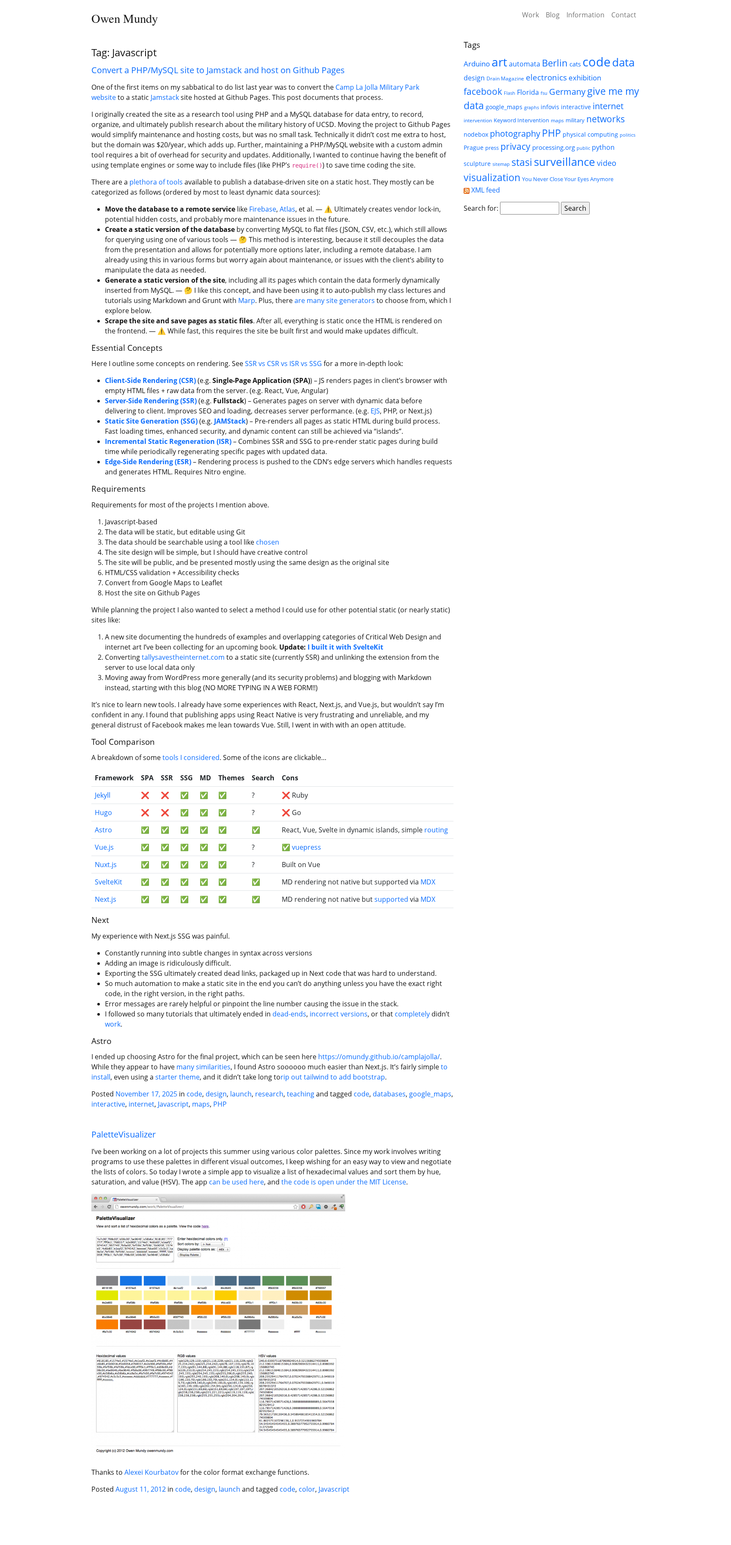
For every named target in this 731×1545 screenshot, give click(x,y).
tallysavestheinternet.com (183, 657)
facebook (483, 91)
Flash (509, 93)
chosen (267, 542)
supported (391, 899)
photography (515, 133)
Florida (528, 92)
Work (530, 14)
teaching (300, 1094)
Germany (567, 91)
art (499, 62)
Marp (246, 300)
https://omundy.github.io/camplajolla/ (379, 1056)
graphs (531, 107)
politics (627, 135)
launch (241, 1094)
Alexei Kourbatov (151, 1472)
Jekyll (102, 795)
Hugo (103, 812)
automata (524, 64)
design (216, 1094)
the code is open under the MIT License (343, 1182)
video (606, 163)
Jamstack (165, 97)
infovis (550, 107)
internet (141, 1104)
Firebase (262, 209)
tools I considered (191, 757)
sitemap (501, 164)
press (492, 147)
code (194, 1094)
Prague (474, 147)
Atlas (287, 209)
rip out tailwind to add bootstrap (332, 1077)
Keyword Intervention (521, 120)
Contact (623, 14)
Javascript (173, 1104)
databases (389, 1094)
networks (605, 119)
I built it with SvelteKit (345, 647)
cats (575, 64)
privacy (515, 146)
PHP (220, 1104)
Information (585, 14)
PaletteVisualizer (123, 1134)
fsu (544, 93)
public (583, 148)
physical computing (590, 134)
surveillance (564, 161)
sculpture (477, 164)
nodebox (476, 134)
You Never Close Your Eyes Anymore (567, 179)
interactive (108, 1104)
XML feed (485, 190)
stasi (521, 162)
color (307, 1489)
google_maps (430, 1094)
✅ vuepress (301, 847)
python (603, 147)
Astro (103, 829)
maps (201, 1104)
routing (436, 829)
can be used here (236, 1182)
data (623, 62)
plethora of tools (156, 182)
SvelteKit (108, 882)
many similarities (203, 1066)
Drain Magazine (505, 78)
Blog (553, 14)
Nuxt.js (106, 864)
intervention (478, 120)
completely (412, 1014)
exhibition (585, 78)
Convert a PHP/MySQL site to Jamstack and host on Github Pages (218, 70)
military (575, 120)
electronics (546, 77)
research (269, 1094)
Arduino (477, 64)
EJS (375, 411)
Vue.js (104, 847)
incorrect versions (339, 1014)
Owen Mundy (124, 18)
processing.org (553, 147)
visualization (492, 177)
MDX (427, 882)
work (113, 1024)
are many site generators (334, 300)
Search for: (481, 208)
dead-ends (289, 1014)
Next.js (105, 899)
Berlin (555, 62)
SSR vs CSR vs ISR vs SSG (283, 363)
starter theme (177, 1077)
